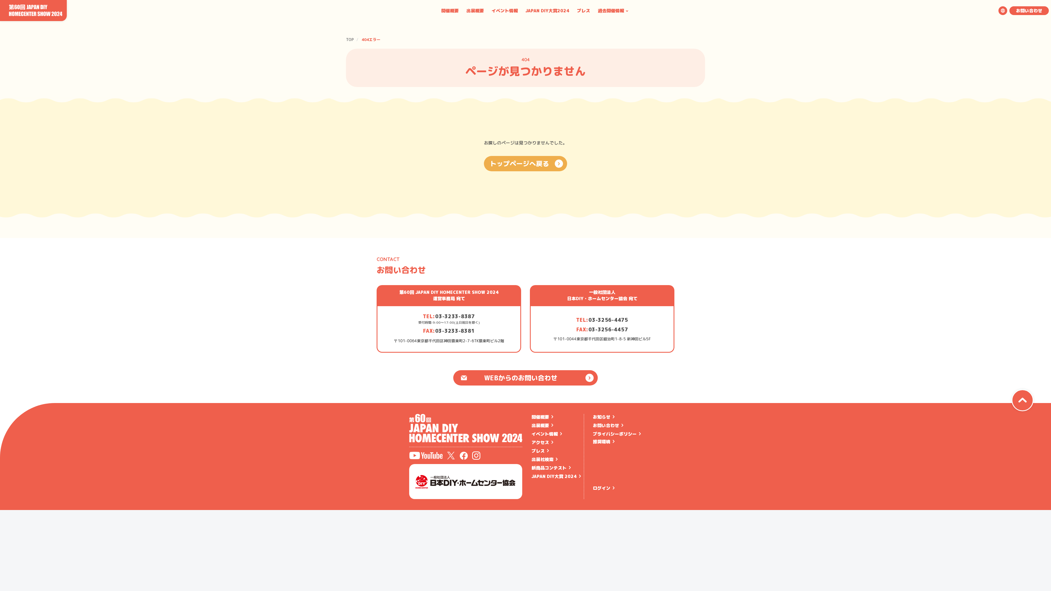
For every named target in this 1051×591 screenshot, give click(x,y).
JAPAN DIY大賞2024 (547, 10)
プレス (583, 10)
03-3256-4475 (608, 320)
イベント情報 (505, 10)
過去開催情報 (611, 10)
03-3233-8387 (455, 316)
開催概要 (450, 10)
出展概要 (475, 10)
